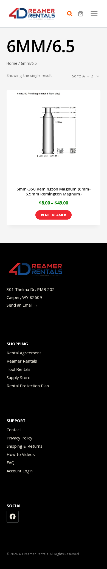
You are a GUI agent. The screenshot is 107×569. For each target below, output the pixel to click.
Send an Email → (22, 305)
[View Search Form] (71, 13)
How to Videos (21, 454)
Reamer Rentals (22, 361)
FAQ (11, 462)
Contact (14, 429)
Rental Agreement (24, 352)
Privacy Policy (19, 438)
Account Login (20, 470)
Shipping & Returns (25, 446)
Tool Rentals (18, 369)
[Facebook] (13, 517)
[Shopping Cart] (81, 13)
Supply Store (18, 377)
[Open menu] (94, 13)
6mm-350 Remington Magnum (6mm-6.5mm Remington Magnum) (53, 191)
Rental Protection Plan (28, 385)
